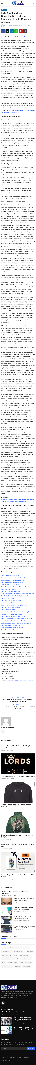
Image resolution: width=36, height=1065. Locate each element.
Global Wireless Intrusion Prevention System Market (16, 623)
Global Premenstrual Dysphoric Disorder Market (15, 587)
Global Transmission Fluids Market (11, 630)
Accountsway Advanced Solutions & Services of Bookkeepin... (24, 908)
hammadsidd (17, 911)
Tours (3, 962)
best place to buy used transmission (13, 1012)
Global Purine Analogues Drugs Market (12, 582)
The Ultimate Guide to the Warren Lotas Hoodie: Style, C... (17, 836)
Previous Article (19, 697)
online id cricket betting (26, 962)
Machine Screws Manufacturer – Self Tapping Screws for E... (16, 747)
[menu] (2, 3)
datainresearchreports (8, 727)
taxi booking (18, 948)
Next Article (17, 704)
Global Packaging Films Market (10, 575)
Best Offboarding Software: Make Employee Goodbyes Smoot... (22, 1019)
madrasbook (26, 966)
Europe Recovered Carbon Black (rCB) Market (14, 605)
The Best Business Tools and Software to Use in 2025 (22, 917)
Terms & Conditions (7, 1060)
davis (15, 902)
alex (15, 929)
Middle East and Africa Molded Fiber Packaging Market (16, 612)
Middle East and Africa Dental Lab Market (13, 621)
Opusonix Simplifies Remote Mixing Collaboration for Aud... (24, 927)
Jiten (15, 1030)
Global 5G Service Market (8, 589)
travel (3, 948)
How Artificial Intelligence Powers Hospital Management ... (24, 1028)
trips (11, 966)
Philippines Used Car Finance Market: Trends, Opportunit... (15, 892)
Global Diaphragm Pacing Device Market (12, 580)
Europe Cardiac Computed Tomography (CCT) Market (16, 618)
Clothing (4, 966)
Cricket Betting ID (24, 955)
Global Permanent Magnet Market (10, 625)
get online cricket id (26, 959)
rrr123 (2, 809)
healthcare (30, 951)
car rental (26, 948)
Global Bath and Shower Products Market (13, 616)
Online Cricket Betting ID (18, 951)
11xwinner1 (3, 778)
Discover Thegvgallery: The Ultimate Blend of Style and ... (16, 805)
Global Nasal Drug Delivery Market (11, 600)
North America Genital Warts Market (11, 614)
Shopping (17, 966)
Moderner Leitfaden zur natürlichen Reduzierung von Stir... (24, 899)
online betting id (6, 955)
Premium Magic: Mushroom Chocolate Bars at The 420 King (18, 876)
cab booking (5, 951)
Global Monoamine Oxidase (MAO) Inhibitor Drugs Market (17, 593)
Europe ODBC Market (7, 598)
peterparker (5, 1014)
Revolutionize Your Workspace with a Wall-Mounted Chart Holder (18, 708)
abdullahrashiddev (5, 879)
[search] (34, 3)
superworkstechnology (19, 1023)
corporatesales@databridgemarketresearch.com (19, 680)
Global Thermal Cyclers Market (10, 584)
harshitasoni (5, 895)
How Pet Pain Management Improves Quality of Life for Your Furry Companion (18, 700)
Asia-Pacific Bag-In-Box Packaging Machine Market (16, 596)
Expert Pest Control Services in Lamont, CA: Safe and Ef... (17, 845)
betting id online (12, 962)
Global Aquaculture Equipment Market (12, 627)
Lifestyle (4, 959)
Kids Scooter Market (20, 37)
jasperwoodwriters (18, 920)
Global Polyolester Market (8, 609)
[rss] (3, 1003)
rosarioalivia (4, 848)
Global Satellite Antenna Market (10, 602)
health (10, 948)
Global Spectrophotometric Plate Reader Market (14, 578)
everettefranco (4, 750)
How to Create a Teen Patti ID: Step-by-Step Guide (18, 776)
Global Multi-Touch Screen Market (10, 591)
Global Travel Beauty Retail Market (11, 607)
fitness (15, 955)
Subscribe (31, 1048)
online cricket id (14, 959)
